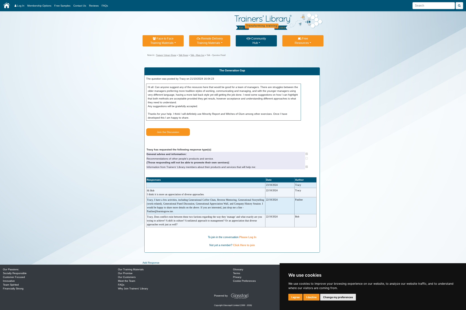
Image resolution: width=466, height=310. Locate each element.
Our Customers (127, 277)
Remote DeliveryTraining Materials (210, 40)
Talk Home (183, 55)
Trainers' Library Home (166, 55)
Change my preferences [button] (338, 297)
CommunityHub (258, 40)
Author (299, 179)
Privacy (237, 277)
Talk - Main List (197, 55)
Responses (154, 179)
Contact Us (79, 5)
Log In (20, 5)
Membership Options (39, 5)
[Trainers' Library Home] (6, 5)
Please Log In (247, 237)
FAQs (105, 5)
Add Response (151, 262)
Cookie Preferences (244, 280)
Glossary (238, 269)
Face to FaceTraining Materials (161, 40)
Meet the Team (126, 280)
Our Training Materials (131, 269)
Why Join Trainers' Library (133, 288)
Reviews (94, 5)
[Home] (278, 21)
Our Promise (125, 273)
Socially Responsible (15, 273)
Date (269, 179)
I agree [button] (295, 297)
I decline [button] (311, 297)
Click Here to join (244, 245)
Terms (236, 273)
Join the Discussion (168, 132)
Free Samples (62, 5)
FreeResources (302, 40)
